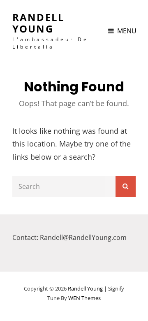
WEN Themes (84, 298)
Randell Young (38, 22)
